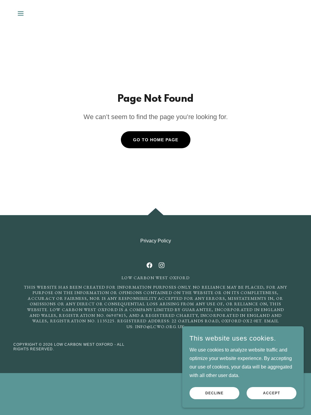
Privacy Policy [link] (155, 240)
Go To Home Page (155, 139)
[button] (21, 13)
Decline (214, 393)
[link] (149, 265)
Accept (271, 393)
